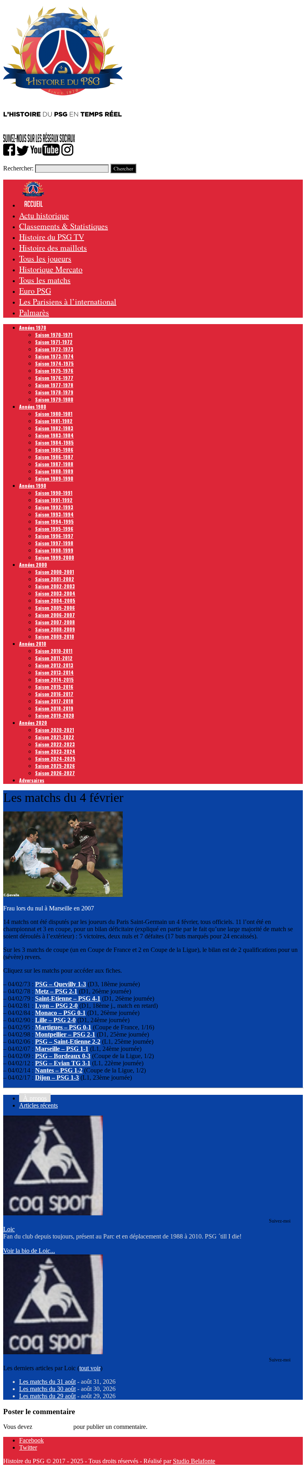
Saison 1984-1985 (54, 442)
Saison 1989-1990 (54, 478)
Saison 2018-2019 (54, 708)
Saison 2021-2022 (54, 737)
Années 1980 (32, 406)
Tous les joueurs (45, 258)
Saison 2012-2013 (54, 665)
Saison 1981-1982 (54, 420)
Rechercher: (18, 168)
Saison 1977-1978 (54, 385)
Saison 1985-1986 (54, 449)
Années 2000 (33, 564)
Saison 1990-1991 (54, 492)
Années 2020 (33, 722)
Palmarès (34, 312)
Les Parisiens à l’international (67, 301)
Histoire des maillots (53, 247)
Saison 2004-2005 (55, 600)
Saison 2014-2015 (54, 679)
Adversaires (31, 780)
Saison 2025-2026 (55, 765)
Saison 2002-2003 (55, 586)
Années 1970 (32, 327)
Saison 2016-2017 (54, 693)
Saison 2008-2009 (55, 629)
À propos (35, 1098)
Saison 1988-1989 (54, 471)
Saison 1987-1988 (54, 464)
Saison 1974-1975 (54, 363)
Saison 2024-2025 (55, 758)
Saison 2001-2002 (54, 579)
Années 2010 (32, 643)
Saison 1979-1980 (54, 399)
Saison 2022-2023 (55, 744)
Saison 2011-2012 (54, 658)
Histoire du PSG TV (51, 236)
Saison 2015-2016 (54, 686)
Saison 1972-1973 (54, 349)
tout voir (89, 1368)
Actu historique (44, 215)
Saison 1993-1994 (54, 514)
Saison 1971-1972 (54, 341)
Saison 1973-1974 (54, 356)
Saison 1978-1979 (54, 392)
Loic (9, 1229)
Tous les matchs (45, 280)
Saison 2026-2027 (55, 773)
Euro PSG (35, 290)
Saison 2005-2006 (55, 607)
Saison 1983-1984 (54, 435)
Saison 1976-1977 (54, 377)
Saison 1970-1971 (54, 334)
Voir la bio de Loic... (29, 1250)
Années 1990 (32, 485)
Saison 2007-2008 (55, 622)
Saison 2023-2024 (55, 751)
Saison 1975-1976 (54, 370)
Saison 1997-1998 (54, 543)
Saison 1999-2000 (54, 557)
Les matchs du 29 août (47, 1396)
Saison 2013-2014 (54, 672)
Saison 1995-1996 (54, 528)
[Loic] (53, 1213)
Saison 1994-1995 (54, 521)
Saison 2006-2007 (55, 614)
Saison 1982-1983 (54, 428)
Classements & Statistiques (63, 226)
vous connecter (53, 1426)
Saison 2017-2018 (54, 701)
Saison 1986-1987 (54, 456)
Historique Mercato (50, 269)
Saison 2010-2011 (54, 650)
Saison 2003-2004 (55, 593)
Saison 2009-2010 (54, 636)
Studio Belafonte (194, 1461)
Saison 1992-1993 (54, 507)
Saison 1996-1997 (54, 535)
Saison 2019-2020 (54, 715)
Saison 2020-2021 (54, 729)
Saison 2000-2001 (54, 571)
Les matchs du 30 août (47, 1388)
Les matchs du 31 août (47, 1381)
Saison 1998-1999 (54, 550)
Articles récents (38, 1105)
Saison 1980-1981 (54, 413)
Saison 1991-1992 (54, 500)
